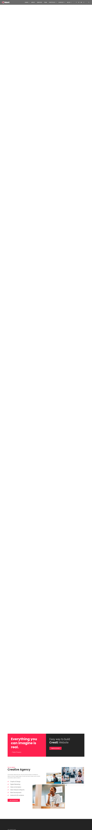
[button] (27, 2)
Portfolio (52, 2)
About (33, 2)
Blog (68, 2)
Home (26, 2)
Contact (61, 2)
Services (39, 2)
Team (45, 2)
